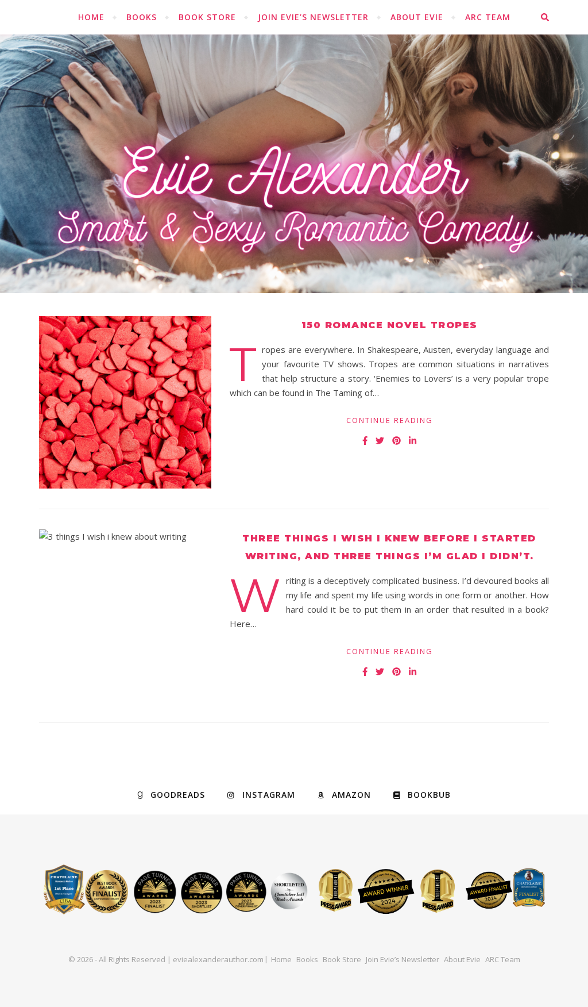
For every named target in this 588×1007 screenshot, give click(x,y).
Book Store (207, 16)
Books (141, 16)
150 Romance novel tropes (389, 325)
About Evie (416, 16)
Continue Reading (389, 420)
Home (91, 16)
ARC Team (487, 16)
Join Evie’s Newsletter (313, 16)
